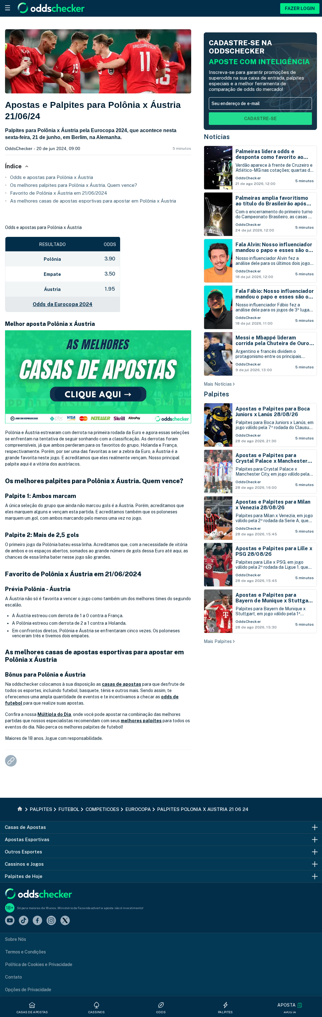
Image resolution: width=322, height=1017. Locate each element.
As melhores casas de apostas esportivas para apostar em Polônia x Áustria (93, 201)
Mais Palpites (218, 641)
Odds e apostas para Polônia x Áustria (51, 177)
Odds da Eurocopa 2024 (62, 304)
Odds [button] (161, 1012)
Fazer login (300, 8)
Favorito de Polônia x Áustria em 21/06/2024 (58, 193)
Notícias (217, 137)
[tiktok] (23, 921)
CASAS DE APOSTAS (32, 1012)
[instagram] (51, 921)
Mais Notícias (218, 384)
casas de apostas (121, 684)
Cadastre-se (260, 118)
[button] (290, 1005)
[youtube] (9, 921)
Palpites (216, 394)
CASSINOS (96, 1012)
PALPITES (225, 1012)
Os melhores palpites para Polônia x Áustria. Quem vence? (73, 185)
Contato (13, 977)
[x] (65, 921)
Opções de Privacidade (28, 989)
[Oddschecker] (38, 894)
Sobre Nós (15, 939)
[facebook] (37, 921)
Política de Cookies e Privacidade (38, 964)
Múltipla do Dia (54, 714)
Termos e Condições (25, 951)
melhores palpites (141, 720)
